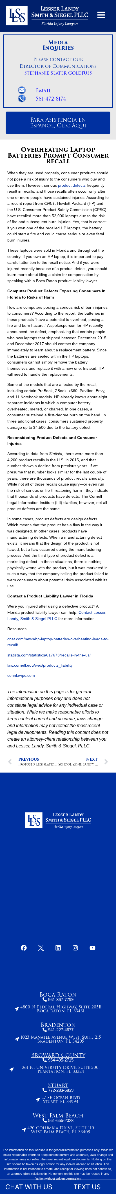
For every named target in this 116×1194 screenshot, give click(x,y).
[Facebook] (24, 948)
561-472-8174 (51, 99)
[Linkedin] (58, 948)
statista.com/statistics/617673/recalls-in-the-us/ (49, 655)
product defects (72, 185)
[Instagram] (75, 948)
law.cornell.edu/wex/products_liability (40, 665)
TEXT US (87, 1187)
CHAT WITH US (28, 1187)
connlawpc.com (21, 675)
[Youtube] (92, 948)
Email (43, 91)
